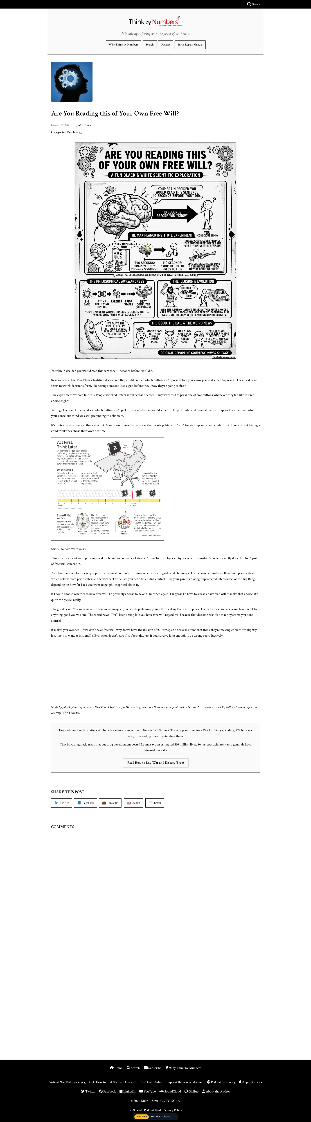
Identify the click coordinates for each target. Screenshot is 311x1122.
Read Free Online (151, 1082)
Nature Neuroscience (73, 549)
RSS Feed (135, 1110)
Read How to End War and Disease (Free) (155, 762)
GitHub (193, 1091)
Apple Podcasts (251, 1082)
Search (150, 45)
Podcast (165, 45)
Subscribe (155, 1068)
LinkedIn (129, 1091)
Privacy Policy (172, 1110)
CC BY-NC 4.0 (170, 1101)
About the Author (217, 1091)
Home (118, 1068)
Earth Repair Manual (190, 45)
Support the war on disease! (185, 1082)
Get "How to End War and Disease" (112, 1082)
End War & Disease (161, 1116)
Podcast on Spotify (223, 1082)
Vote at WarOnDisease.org (67, 1082)
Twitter (90, 1091)
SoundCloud (172, 1091)
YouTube (149, 1091)
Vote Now (141, 1116)
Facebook (109, 1091)
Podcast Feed (152, 1110)
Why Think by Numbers (123, 45)
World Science (70, 713)
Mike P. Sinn (85, 125)
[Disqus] (155, 889)
